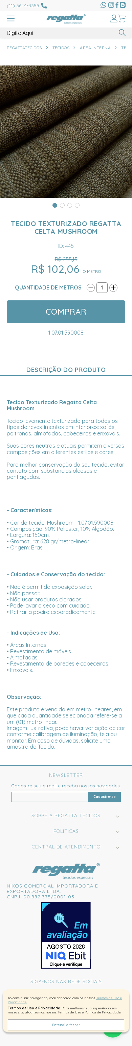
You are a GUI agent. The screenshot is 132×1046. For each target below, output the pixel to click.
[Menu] (11, 19)
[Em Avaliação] (66, 935)
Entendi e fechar (66, 1025)
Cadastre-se (104, 797)
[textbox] (66, 33)
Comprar (66, 311)
